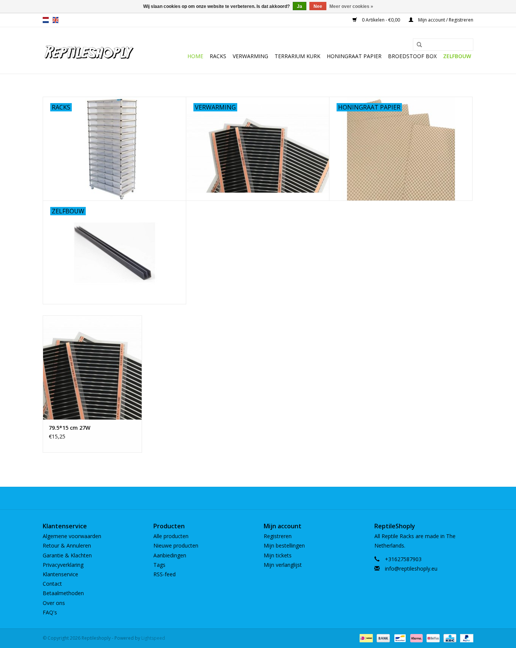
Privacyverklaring (63, 564)
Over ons (54, 602)
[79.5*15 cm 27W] (92, 367)
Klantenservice (60, 574)
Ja (299, 6)
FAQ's (50, 612)
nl (46, 20)
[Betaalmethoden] (365, 637)
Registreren (278, 536)
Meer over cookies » (351, 6)
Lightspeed (153, 638)
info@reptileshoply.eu (411, 568)
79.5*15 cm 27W (69, 427)
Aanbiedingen (169, 555)
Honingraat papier (354, 56)
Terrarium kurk (297, 56)
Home (195, 56)
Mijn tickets (278, 555)
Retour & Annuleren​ (67, 545)
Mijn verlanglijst (283, 564)
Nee (318, 6)
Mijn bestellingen (284, 545)
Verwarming (250, 56)
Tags (159, 564)
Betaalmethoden (63, 593)
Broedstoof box (412, 56)
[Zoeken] (419, 45)
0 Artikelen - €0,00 (381, 20)
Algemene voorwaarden (72, 536)
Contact (52, 583)
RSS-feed (164, 574)
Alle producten (170, 536)
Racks (218, 56)
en (56, 20)
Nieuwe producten (175, 545)
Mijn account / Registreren (445, 20)
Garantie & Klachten (67, 555)
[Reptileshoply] (90, 50)
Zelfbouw (457, 56)
